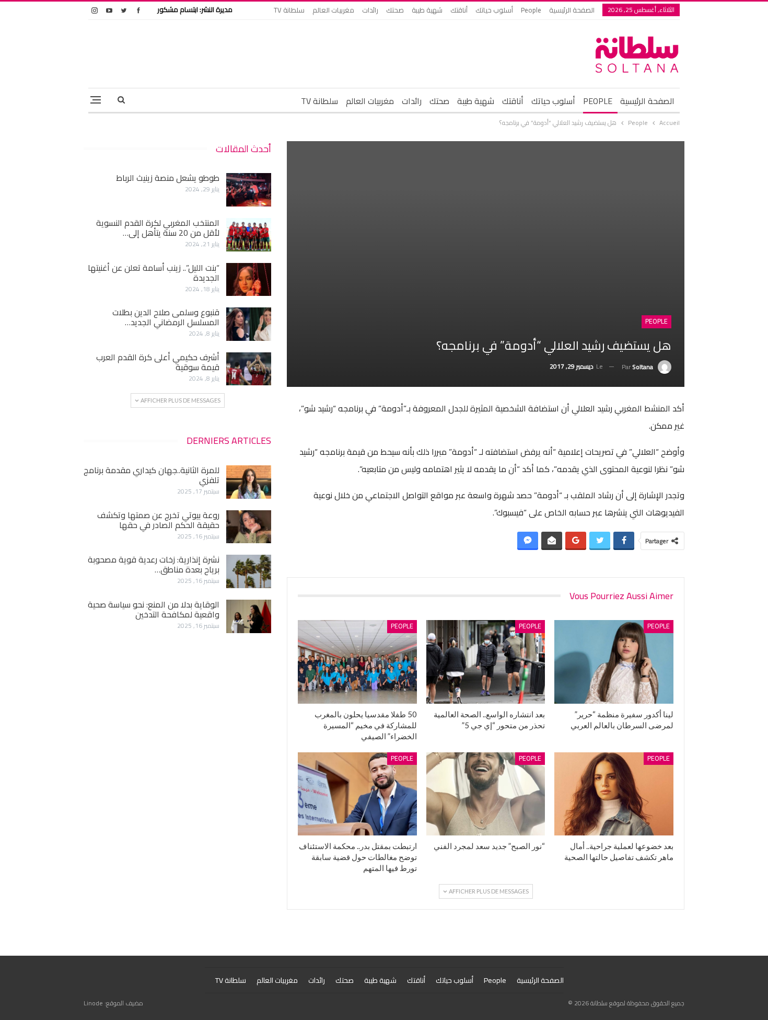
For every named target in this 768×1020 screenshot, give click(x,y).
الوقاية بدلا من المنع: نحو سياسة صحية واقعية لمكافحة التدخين (153, 609)
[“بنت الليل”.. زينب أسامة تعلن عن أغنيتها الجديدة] (248, 279)
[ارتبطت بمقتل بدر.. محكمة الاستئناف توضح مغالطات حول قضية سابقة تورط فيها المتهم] (357, 793)
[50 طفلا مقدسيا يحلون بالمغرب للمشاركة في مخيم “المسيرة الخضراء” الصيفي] (357, 661)
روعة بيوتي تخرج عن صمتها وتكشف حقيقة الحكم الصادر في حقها (158, 520)
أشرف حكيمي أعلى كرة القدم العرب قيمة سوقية (157, 362)
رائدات (370, 10)
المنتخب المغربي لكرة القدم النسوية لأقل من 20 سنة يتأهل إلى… (157, 227)
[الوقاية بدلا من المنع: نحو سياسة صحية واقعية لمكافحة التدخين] (248, 616)
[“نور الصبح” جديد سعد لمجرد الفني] (485, 793)
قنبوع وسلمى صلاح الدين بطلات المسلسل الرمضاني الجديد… (165, 317)
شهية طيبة (427, 10)
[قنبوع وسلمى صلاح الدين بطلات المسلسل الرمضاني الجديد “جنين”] (248, 324)
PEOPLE (597, 101)
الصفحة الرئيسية (572, 10)
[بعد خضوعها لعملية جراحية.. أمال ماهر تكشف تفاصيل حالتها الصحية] (613, 793)
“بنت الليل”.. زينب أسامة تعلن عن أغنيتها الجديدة (153, 272)
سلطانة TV (289, 10)
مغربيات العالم (333, 10)
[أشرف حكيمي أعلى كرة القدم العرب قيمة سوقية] (248, 369)
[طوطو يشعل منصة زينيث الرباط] (248, 190)
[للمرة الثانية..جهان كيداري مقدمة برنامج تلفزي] (248, 482)
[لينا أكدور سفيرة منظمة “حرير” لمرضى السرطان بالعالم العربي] (613, 661)
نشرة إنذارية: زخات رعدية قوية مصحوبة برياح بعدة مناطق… (153, 564)
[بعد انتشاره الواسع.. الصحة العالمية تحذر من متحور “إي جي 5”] (485, 661)
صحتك (395, 10)
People (531, 10)
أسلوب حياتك (494, 10)
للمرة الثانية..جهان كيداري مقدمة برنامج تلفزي (151, 475)
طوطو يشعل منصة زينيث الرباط (167, 178)
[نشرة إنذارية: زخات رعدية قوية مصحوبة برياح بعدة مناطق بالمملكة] (248, 571)
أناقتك (459, 10)
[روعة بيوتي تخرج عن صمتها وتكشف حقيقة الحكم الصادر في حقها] (248, 527)
